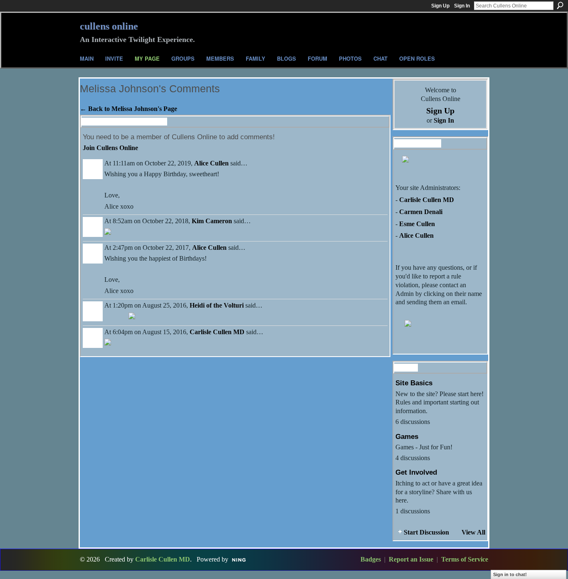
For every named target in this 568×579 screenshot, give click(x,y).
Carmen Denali (420, 211)
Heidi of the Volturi (217, 305)
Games (406, 436)
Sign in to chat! (510, 574)
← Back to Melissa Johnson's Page (128, 108)
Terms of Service (464, 559)
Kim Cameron (212, 220)
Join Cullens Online (110, 147)
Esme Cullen (417, 223)
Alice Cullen (211, 163)
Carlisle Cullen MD (217, 331)
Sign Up (440, 6)
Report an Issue (411, 559)
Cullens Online (109, 26)
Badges (371, 559)
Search (560, 5)
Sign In (462, 6)
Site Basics (413, 383)
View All (473, 532)
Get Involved (416, 472)
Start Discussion (426, 532)
